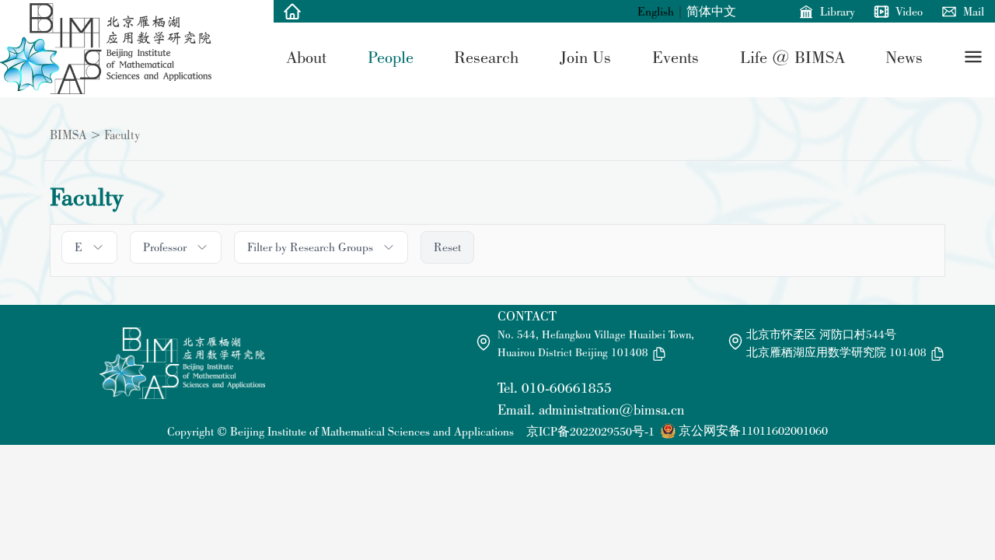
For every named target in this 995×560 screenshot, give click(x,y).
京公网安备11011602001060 (753, 430)
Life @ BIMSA (792, 57)
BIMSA (68, 134)
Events (675, 57)
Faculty (122, 134)
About (306, 57)
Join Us (585, 57)
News (904, 57)
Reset (447, 247)
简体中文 (711, 11)
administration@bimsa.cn (611, 409)
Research (486, 57)
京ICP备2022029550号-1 (590, 431)
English (655, 11)
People (391, 57)
